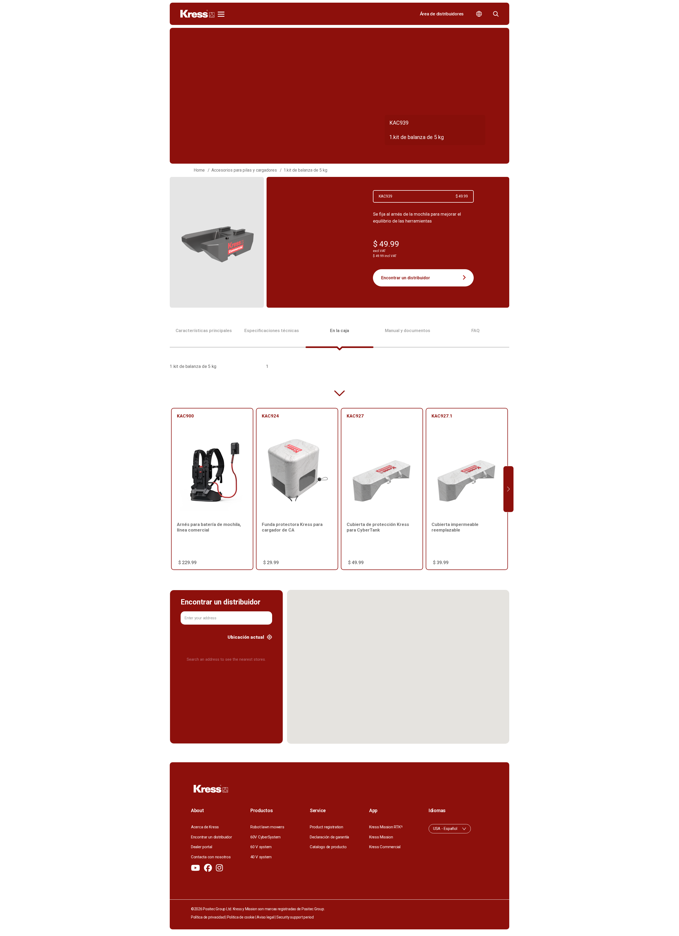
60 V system (261, 846)
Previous (170, 489)
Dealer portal (201, 846)
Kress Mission (381, 837)
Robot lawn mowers (267, 827)
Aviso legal (265, 917)
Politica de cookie (241, 917)
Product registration (326, 827)
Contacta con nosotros (211, 857)
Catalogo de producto (328, 846)
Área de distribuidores (442, 13)
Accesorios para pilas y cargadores (244, 170)
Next (508, 489)
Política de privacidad (208, 917)
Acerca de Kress (205, 827)
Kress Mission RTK (385, 827)
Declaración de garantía (329, 837)
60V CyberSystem (265, 837)
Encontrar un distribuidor (405, 277)
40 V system (261, 857)
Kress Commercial (385, 846)
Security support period (295, 917)
